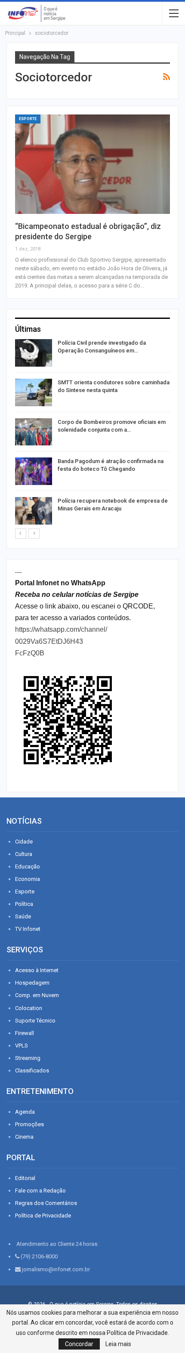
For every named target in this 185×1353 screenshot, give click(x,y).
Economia (27, 879)
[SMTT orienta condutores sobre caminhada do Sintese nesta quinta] (33, 392)
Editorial (25, 1178)
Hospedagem (32, 982)
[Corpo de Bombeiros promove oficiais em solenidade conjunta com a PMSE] (33, 432)
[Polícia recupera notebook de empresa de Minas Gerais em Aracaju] (33, 511)
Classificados (32, 1070)
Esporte (28, 119)
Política (24, 904)
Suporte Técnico (35, 1020)
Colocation (28, 1008)
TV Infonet (27, 929)
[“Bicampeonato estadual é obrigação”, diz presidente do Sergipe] (92, 163)
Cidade (24, 841)
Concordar (79, 1344)
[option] (92, 433)
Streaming (27, 1058)
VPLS (21, 1045)
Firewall (24, 1033)
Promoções (29, 1124)
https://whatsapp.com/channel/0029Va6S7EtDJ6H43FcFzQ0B (61, 641)
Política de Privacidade (43, 1215)
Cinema (24, 1137)
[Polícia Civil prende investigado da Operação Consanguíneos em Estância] (33, 353)
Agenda (25, 1112)
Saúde (23, 916)
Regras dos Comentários (46, 1203)
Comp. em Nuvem (37, 995)
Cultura (23, 854)
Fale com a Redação (40, 1190)
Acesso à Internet (37, 970)
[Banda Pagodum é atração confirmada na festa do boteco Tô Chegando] (33, 471)
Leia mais (118, 1344)
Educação (27, 866)
